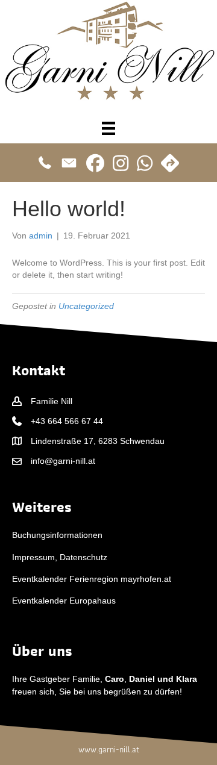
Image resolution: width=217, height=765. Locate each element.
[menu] (108, 128)
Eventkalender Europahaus (64, 600)
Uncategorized (86, 306)
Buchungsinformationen (57, 535)
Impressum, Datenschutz (59, 557)
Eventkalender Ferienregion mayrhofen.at (91, 579)
